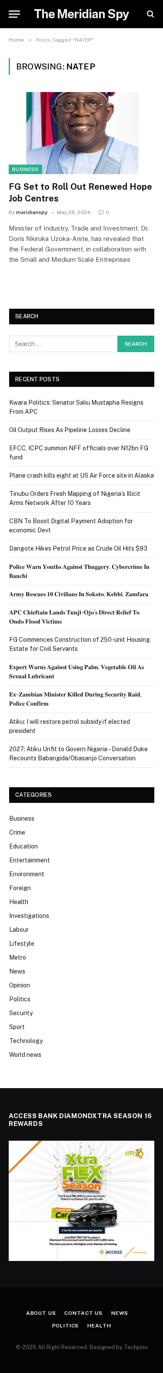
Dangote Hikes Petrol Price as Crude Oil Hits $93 (78, 548)
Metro (17, 957)
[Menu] (14, 14)
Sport (17, 1026)
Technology (26, 1040)
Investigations (29, 915)
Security (21, 1013)
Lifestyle (21, 943)
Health (18, 901)
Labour (19, 929)
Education (23, 846)
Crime (17, 832)
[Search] (149, 14)
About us (41, 1313)
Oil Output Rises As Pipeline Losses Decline (69, 429)
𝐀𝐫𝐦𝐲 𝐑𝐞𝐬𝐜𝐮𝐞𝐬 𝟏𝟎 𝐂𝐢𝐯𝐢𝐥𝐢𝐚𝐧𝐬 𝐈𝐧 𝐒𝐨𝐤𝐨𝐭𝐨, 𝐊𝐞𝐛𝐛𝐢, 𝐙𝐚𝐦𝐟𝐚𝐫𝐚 (78, 594)
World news (25, 1054)
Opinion (19, 985)
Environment (26, 874)
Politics (19, 999)
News (17, 971)
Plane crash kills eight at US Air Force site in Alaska (81, 475)
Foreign (20, 888)
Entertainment (29, 860)
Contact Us (83, 1313)
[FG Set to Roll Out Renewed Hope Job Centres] (81, 133)
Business (25, 169)
